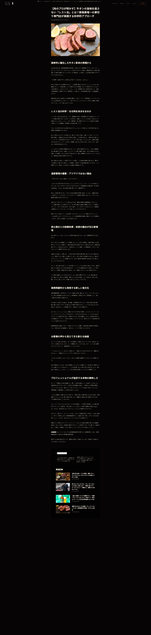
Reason (115, 3)
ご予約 (142, 3)
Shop (134, 3)
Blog (128, 3)
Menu (122, 3)
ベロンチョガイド (65, 20)
